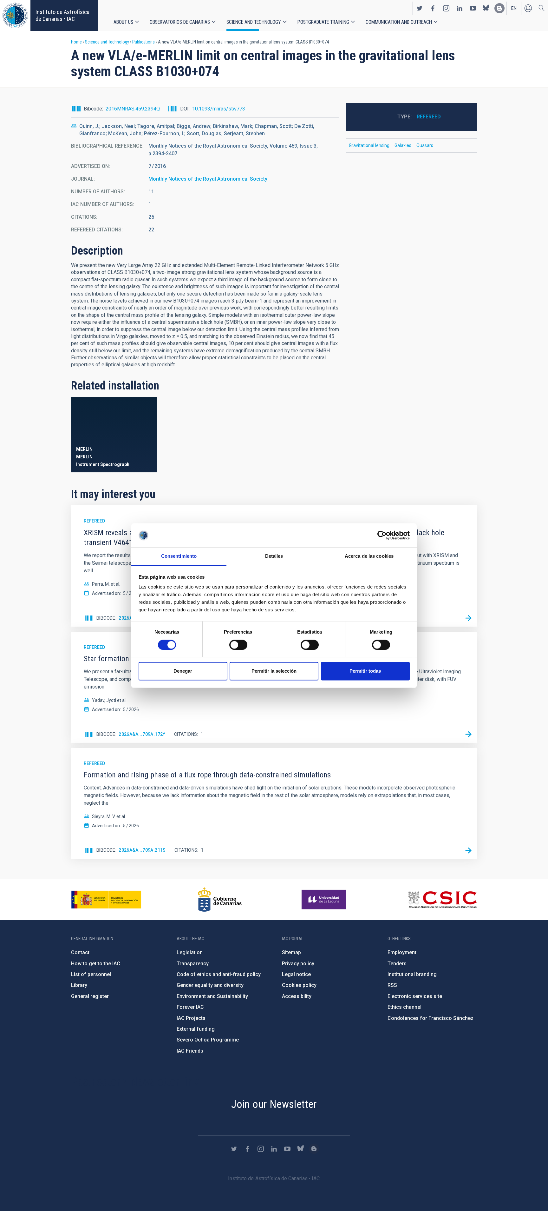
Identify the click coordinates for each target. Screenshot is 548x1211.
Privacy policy (298, 964)
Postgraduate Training (323, 22)
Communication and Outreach (399, 22)
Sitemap (291, 952)
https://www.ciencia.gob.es (106, 899)
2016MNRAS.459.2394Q (133, 109)
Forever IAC (190, 1007)
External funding (196, 1029)
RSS (392, 985)
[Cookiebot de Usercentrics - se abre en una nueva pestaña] (382, 535)
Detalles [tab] (274, 556)
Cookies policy (299, 985)
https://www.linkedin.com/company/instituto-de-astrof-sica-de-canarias (459, 8)
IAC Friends (190, 1051)
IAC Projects (191, 1018)
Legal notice (296, 974)
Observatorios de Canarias (180, 22)
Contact (80, 952)
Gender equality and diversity (210, 985)
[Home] (15, 15)
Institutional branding (412, 974)
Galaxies (403, 145)
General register (90, 996)
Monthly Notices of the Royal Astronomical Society (207, 179)
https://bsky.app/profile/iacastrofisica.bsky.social (486, 8)
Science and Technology (253, 22)
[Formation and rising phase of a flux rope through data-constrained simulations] (468, 850)
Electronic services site (415, 996)
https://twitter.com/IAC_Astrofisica (419, 8)
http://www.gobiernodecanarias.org (220, 899)
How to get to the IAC (95, 964)
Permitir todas (365, 671)
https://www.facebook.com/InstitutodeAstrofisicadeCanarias (433, 8)
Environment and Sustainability (212, 996)
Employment (402, 952)
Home (76, 41)
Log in (528, 8)
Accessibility (296, 996)
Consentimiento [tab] (179, 556)
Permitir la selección (274, 671)
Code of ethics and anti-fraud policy (219, 974)
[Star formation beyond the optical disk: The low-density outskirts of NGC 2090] (468, 734)
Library (79, 985)
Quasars (424, 145)
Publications (143, 41)
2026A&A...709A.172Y (142, 734)
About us (123, 22)
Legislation (190, 952)
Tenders (397, 964)
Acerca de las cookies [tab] (369, 556)
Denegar (182, 671)
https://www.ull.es (324, 899)
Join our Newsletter (274, 1104)
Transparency (193, 964)
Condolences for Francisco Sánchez (430, 1018)
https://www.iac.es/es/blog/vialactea (499, 8)
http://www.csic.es (442, 899)
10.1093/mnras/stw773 (218, 109)
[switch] (238, 645)
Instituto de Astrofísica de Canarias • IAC (62, 15)
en (514, 8)
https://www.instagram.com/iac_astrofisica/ (446, 8)
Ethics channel (404, 1007)
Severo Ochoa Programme (208, 1040)
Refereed (429, 117)
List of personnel (91, 974)
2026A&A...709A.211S (142, 850)
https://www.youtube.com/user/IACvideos (473, 8)
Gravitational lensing (369, 145)
